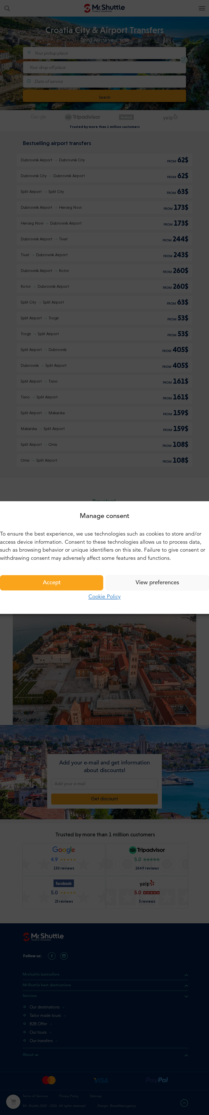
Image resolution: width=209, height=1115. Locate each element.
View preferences (157, 583)
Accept (52, 583)
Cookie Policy (104, 597)
